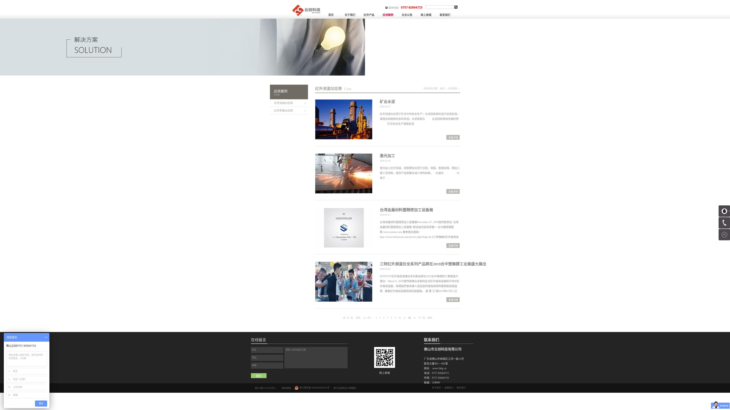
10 (399, 318)
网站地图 (286, 388)
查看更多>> (453, 138)
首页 (331, 14)
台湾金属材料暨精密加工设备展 (406, 210)
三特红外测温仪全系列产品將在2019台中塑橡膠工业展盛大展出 (433, 264)
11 (404, 318)
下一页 (421, 318)
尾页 (430, 318)
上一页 (366, 318)
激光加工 (387, 156)
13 (414, 318)
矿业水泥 (387, 102)
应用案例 (452, 88)
